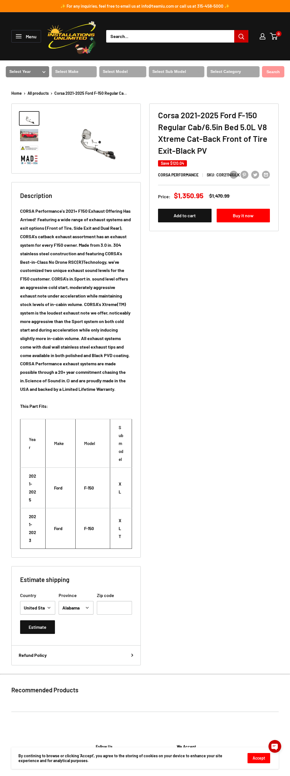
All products (38, 93)
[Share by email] (266, 174)
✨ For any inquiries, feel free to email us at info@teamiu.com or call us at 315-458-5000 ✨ (145, 6)
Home (16, 93)
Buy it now (243, 215)
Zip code (105, 595)
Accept (259, 758)
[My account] (262, 36)
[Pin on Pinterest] (244, 174)
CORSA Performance (178, 174)
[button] (274, 746)
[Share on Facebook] (234, 174)
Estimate (37, 627)
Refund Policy (33, 655)
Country (28, 595)
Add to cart (185, 215)
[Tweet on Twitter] (255, 174)
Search (273, 71)
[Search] (241, 36)
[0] (274, 36)
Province (68, 595)
